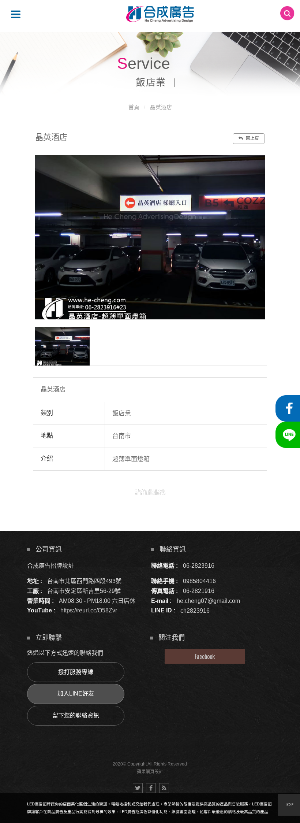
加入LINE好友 (75, 693)
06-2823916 (198, 566)
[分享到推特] (138, 788)
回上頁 (252, 138)
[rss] (164, 788)
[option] (150, 237)
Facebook (205, 656)
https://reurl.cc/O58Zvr (88, 610)
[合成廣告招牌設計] (160, 14)
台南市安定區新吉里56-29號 (84, 591)
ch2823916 (195, 610)
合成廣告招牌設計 (50, 566)
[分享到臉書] (151, 788)
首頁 (133, 107)
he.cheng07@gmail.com (208, 601)
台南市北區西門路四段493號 (84, 581)
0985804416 (199, 581)
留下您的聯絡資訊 (75, 715)
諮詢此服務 (150, 492)
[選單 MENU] (15, 14)
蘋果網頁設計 (150, 771)
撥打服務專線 (75, 672)
